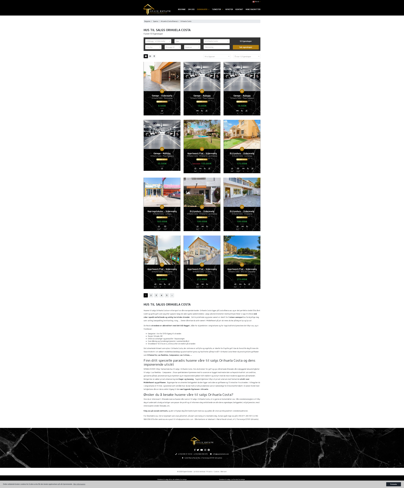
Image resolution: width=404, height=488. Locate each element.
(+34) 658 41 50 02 (185, 454)
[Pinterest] (209, 450)
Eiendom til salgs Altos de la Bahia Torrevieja (172, 479)
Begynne (181, 9)
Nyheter (229, 9)
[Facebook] (194, 450)
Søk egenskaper (245, 47)
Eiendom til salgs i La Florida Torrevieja (232, 479)
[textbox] (166, 41)
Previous (146, 76)
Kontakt (239, 9)
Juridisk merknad (199, 472)
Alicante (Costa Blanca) (169, 21)
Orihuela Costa (185, 21)
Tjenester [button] (216, 9)
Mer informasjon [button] (79, 484)
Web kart (224, 472)
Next (177, 76)
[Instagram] (205, 450)
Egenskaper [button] (202, 9)
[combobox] (158, 41)
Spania (155, 21)
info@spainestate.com (184, 419)
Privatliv (209, 472)
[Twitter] (198, 450)
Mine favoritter (253, 9)
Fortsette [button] (393, 484)
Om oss (191, 9)
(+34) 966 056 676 (201, 454)
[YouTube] (201, 450)
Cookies (216, 472)
